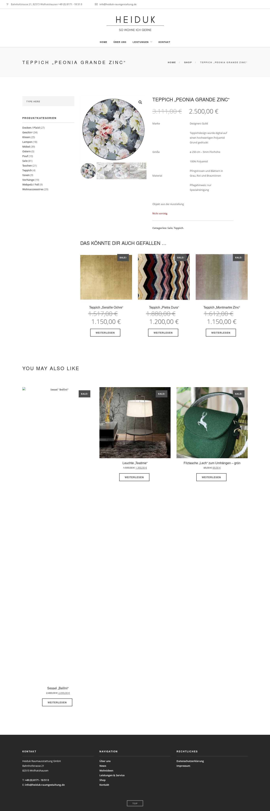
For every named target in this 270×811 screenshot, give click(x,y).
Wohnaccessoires (32, 189)
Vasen (26, 175)
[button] (140, 102)
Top (135, 803)
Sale (24, 161)
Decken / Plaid (31, 127)
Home (103, 41)
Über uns (119, 41)
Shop (188, 62)
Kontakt (164, 41)
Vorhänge (28, 180)
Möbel (26, 146)
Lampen (27, 142)
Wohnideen (106, 770)
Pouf (25, 156)
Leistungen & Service (112, 775)
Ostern (26, 151)
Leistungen (141, 41)
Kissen (26, 137)
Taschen (27, 165)
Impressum (183, 766)
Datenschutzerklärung (190, 761)
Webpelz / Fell (30, 184)
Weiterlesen (105, 332)
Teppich (27, 170)
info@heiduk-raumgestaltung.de (118, 4)
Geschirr (27, 132)
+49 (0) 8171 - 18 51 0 (70, 4)
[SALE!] (106, 277)
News (102, 766)
